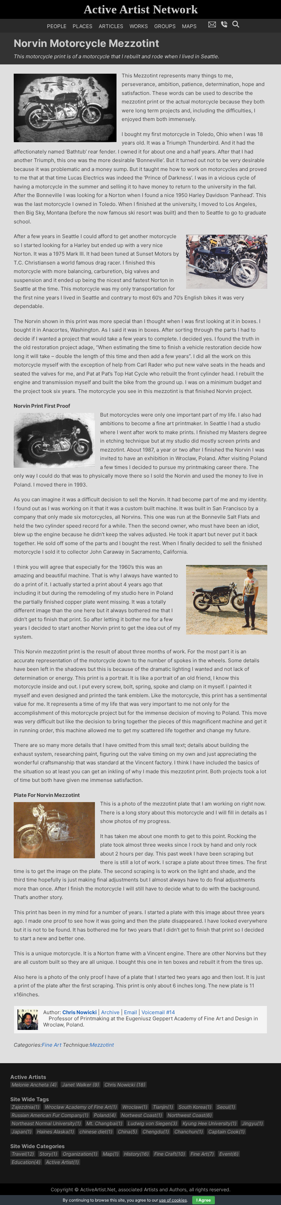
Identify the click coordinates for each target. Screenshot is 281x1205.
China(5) (127, 1131)
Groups (165, 26)
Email (130, 1012)
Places (82, 26)
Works (138, 26)
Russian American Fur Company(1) (50, 1115)
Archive (110, 1012)
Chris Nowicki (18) (125, 1084)
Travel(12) (22, 1154)
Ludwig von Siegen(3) (152, 1123)
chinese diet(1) (96, 1131)
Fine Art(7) (202, 1154)
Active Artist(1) (62, 1162)
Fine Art (51, 1045)
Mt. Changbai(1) (104, 1123)
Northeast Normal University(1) (46, 1123)
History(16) (136, 1154)
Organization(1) (80, 1154)
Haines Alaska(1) (55, 1131)
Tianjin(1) (162, 1107)
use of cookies (173, 1200)
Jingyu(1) (252, 1123)
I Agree (203, 1200)
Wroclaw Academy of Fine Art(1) (81, 1107)
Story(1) (48, 1154)
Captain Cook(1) (226, 1131)
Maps (189, 26)
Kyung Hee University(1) (209, 1123)
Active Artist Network (141, 9)
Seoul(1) (226, 1107)
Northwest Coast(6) (189, 1115)
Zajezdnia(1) (25, 1107)
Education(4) (26, 1162)
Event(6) (229, 1154)
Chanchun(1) (188, 1131)
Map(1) (110, 1154)
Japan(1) (21, 1131)
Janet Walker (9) (80, 1084)
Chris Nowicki (79, 1012)
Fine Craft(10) (169, 1154)
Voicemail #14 (158, 1012)
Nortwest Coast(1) (141, 1115)
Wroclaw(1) (135, 1107)
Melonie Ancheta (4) (34, 1084)
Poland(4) (105, 1115)
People (57, 26)
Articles (111, 26)
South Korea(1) (195, 1107)
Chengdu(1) (155, 1131)
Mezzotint (102, 1045)
